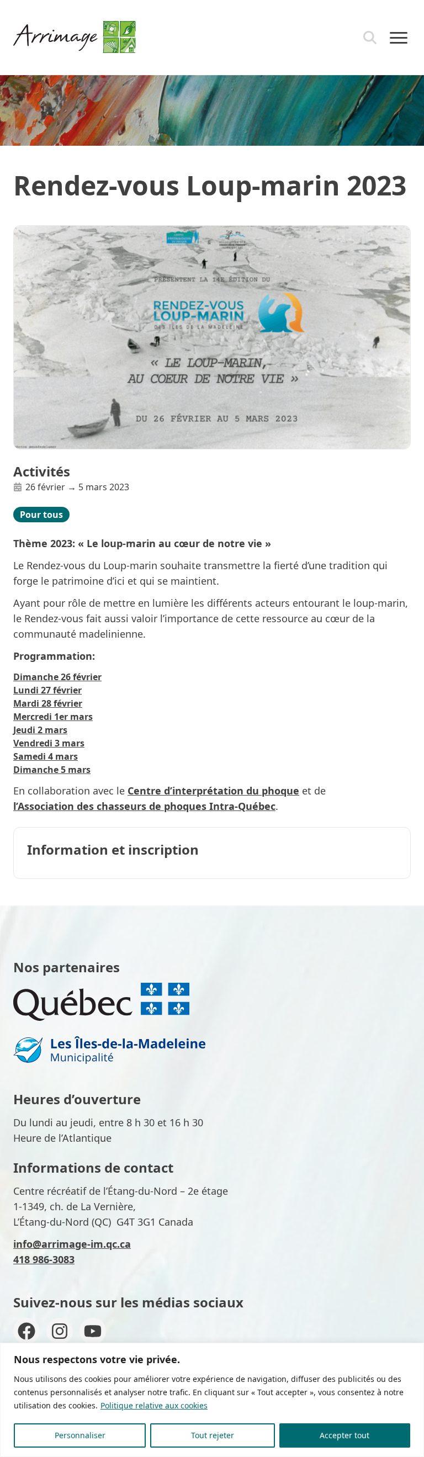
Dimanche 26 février (57, 677)
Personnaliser (80, 1435)
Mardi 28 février (47, 703)
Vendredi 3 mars (48, 743)
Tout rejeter (212, 1435)
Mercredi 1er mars (53, 717)
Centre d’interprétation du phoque (213, 790)
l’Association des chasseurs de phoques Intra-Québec (144, 806)
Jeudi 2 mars (40, 730)
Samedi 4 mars (45, 756)
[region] (212, 1400)
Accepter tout (344, 1435)
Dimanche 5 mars (52, 770)
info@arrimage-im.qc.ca (72, 1244)
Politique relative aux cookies (154, 1405)
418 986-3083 (44, 1259)
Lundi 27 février (47, 690)
